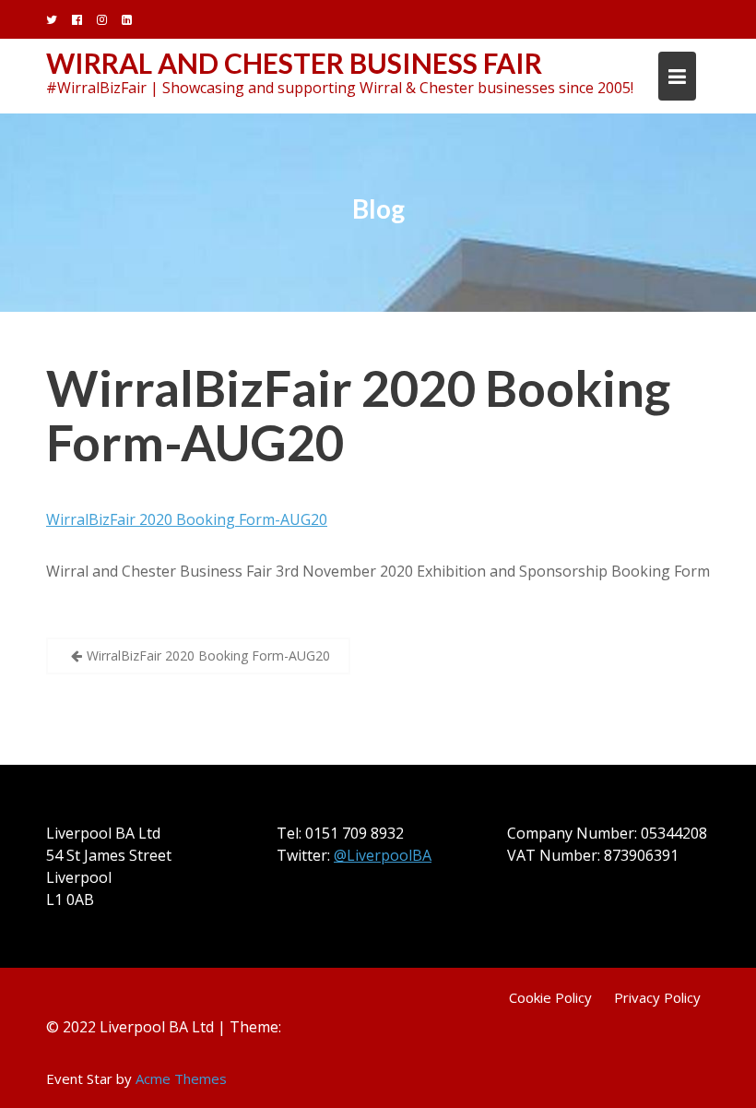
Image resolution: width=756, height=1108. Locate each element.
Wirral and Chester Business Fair (294, 62)
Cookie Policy (550, 997)
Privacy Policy (657, 997)
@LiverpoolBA (382, 855)
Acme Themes (181, 1078)
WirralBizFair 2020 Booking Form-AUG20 (358, 415)
